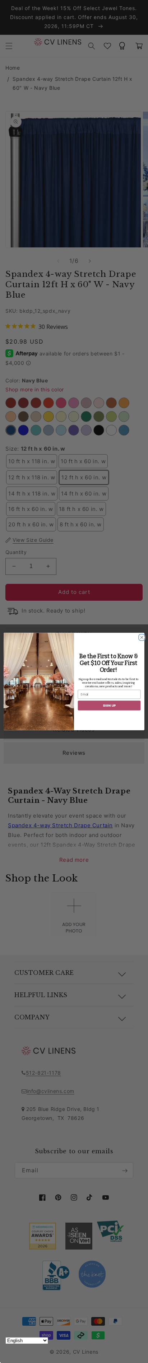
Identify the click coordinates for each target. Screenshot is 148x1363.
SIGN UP (109, 705)
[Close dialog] (141, 636)
